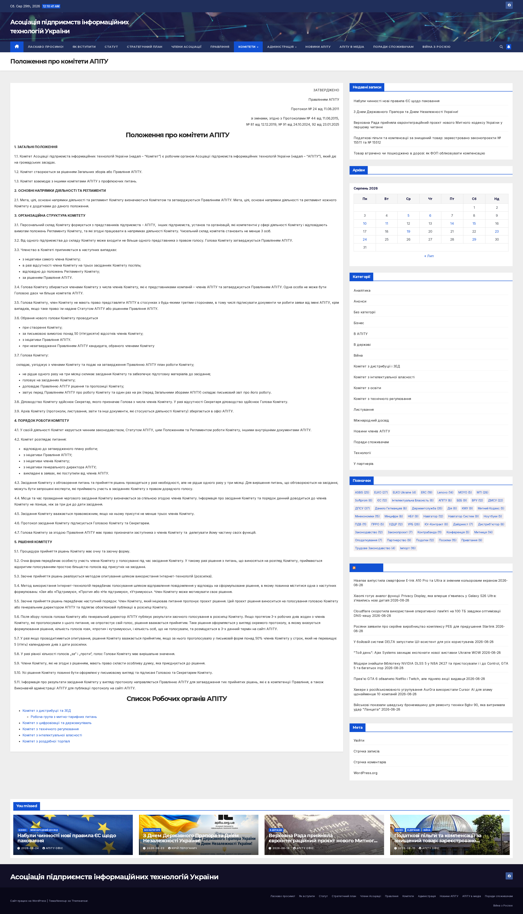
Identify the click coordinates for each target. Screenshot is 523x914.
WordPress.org (366, 773)
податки (425, 540)
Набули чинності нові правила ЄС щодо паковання (396, 101)
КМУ (467, 508)
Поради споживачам (393, 47)
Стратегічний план (144, 47)
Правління (219, 47)
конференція (458, 532)
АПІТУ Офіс (54, 848)
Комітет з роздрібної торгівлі (46, 741)
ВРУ (477, 500)
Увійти (359, 740)
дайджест (463, 524)
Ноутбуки (493, 516)
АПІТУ (445, 500)
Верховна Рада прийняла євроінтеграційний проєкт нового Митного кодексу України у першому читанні (323, 841)
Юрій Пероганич (184, 848)
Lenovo (445, 492)
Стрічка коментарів (370, 762)
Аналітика (362, 290)
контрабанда (430, 532)
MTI (482, 492)
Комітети (247, 47)
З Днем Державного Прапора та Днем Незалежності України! (406, 112)
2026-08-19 (281, 848)
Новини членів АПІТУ (372, 431)
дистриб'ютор (491, 524)
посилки (448, 540)
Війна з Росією (436, 47)
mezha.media (368, 567)
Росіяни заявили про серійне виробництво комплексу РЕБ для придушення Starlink (424, 626)
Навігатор (433, 516)
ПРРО (377, 524)
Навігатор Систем (463, 516)
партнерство (399, 540)
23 (497, 231)
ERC (426, 492)
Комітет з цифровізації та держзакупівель (57, 723)
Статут (111, 47)
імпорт (408, 548)
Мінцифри (394, 516)
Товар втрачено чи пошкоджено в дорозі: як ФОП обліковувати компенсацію (419, 153)
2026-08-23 (156, 848)
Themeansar (80, 900)
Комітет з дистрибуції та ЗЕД (46, 711)
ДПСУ (362, 508)
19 (408, 231)
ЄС (382, 500)
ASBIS (362, 492)
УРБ (414, 524)
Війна (358, 355)
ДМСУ (495, 500)
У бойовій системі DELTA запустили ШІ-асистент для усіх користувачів (414, 642)
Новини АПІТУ (318, 47)
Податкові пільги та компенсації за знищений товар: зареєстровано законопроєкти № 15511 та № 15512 (437, 841)
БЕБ (462, 500)
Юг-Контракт (436, 524)
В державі (362, 345)
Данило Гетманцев (391, 508)
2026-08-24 (30, 848)
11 (386, 223)
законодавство (369, 532)
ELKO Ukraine (404, 492)
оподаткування (368, 540)
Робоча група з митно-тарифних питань (64, 717)
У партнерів (363, 464)
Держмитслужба (427, 508)
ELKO (381, 492)
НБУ (413, 516)
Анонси (360, 301)
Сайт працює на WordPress (28, 900)
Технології (362, 453)
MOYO (465, 492)
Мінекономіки (367, 516)
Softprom (363, 500)
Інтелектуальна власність (413, 500)
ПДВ (361, 524)
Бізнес (359, 323)
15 (474, 223)
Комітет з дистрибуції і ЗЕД (377, 366)
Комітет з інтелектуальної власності (52, 735)
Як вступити (84, 47)
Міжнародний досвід (371, 420)
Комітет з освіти (367, 388)
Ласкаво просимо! (46, 47)
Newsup (61, 900)
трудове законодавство (375, 548)
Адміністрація (281, 47)
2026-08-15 (407, 848)
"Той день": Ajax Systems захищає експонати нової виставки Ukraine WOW (417, 653)
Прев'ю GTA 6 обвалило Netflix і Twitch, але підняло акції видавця (409, 679)
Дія (452, 508)
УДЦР (396, 524)
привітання (472, 540)
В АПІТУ (361, 334)
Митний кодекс (491, 508)
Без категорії (365, 312)
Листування (364, 409)
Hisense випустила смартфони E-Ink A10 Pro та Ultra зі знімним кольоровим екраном (425, 580)
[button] (501, 47)
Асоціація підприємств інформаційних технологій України (114, 877)
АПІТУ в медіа (352, 47)
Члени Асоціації (186, 47)
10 (365, 223)
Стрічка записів (367, 751)
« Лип (429, 256)
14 (452, 223)
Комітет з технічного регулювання (50, 729)
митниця (483, 532)
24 (365, 239)
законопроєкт (400, 532)
